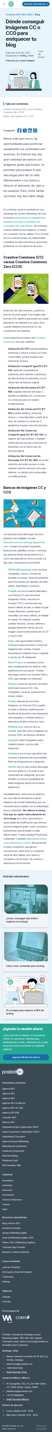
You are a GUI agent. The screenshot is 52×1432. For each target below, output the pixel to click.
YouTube (6, 1301)
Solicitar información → (36, 4)
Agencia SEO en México (13, 1103)
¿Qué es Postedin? (11, 1267)
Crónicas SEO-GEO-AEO (19, 14)
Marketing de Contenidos (14, 1146)
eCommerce (8, 1195)
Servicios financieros (12, 1199)
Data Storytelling (10, 1155)
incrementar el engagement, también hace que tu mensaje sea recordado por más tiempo (24, 221)
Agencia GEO (8, 1098)
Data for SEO (8, 1122)
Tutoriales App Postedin (13, 1247)
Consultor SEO (9, 1117)
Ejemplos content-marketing (15, 1252)
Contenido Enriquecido (13, 1151)
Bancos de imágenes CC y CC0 (18, 116)
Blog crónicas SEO (11, 1223)
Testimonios (8, 1277)
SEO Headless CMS (11, 1165)
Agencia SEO (8, 1088)
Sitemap (6, 1281)
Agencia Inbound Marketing (15, 1141)
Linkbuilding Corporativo (14, 1136)
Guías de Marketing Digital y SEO (18, 1237)
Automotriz (7, 1185)
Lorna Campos (27, 60)
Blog (37, 14)
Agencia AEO (8, 1093)
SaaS (4, 1209)
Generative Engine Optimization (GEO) (20, 1127)
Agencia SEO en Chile (12, 1108)
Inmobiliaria (7, 1180)
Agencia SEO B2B (10, 1112)
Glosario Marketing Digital (14, 1233)
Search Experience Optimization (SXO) (20, 1132)
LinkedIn (6, 1297)
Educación (7, 1190)
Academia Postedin (11, 1228)
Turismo (6, 1204)
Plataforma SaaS (10, 1160)
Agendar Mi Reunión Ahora (26, 1057)
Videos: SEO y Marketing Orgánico (18, 1242)
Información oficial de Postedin (17, 1272)
